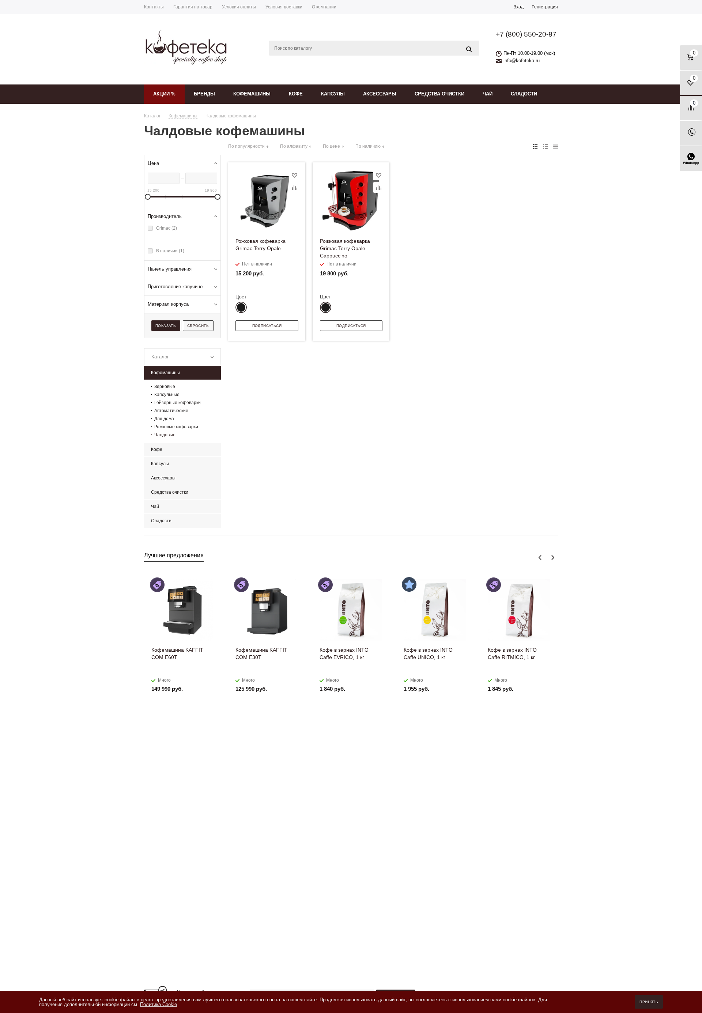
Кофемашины (252, 94)
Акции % (164, 94)
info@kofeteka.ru (521, 60)
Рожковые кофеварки (176, 426)
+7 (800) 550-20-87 (526, 34)
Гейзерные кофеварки (177, 402)
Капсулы (333, 94)
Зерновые (164, 386)
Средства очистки (439, 94)
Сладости (524, 94)
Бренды (204, 94)
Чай (487, 94)
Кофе (296, 94)
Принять (648, 1002)
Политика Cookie (158, 1004)
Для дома (164, 418)
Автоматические (171, 410)
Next (552, 557)
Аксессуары (379, 94)
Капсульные (167, 394)
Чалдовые (165, 434)
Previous (540, 557)
